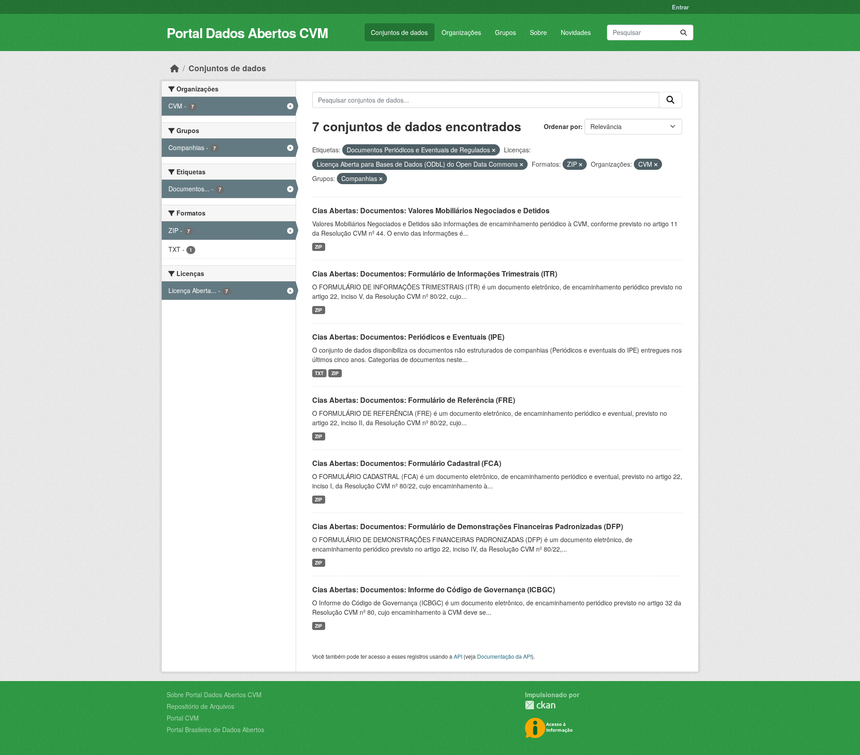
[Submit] (683, 32)
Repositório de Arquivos (200, 706)
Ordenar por (562, 126)
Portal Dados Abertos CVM (247, 32)
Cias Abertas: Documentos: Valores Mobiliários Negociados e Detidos (431, 210)
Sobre (538, 32)
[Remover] (493, 150)
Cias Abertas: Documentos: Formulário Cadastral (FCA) (406, 463)
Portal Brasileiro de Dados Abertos (215, 729)
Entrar (680, 7)
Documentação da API (504, 656)
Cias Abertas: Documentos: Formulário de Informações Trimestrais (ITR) (434, 273)
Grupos (505, 32)
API (458, 656)
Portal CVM (183, 717)
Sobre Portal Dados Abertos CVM (214, 694)
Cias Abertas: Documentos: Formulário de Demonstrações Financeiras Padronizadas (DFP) (467, 526)
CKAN (540, 705)
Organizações (461, 32)
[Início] (174, 67)
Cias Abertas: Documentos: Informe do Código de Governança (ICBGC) (433, 589)
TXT (319, 373)
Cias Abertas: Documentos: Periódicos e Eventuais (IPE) (408, 337)
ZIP (318, 246)
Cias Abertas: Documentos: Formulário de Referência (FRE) (413, 400)
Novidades (576, 32)
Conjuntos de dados (399, 32)
